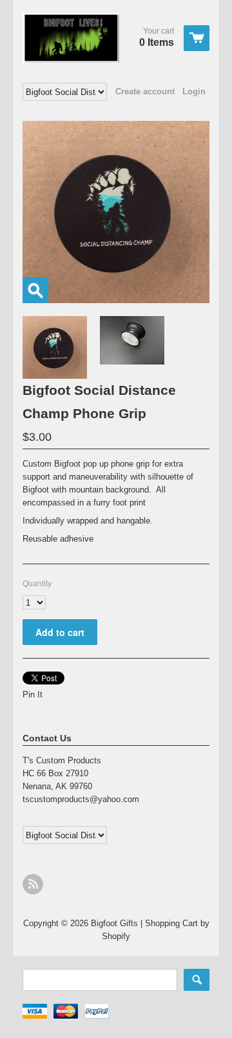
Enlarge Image (35, 290)
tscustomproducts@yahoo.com (81, 799)
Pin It (33, 694)
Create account (145, 91)
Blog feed (33, 884)
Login (194, 91)
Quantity (37, 583)
